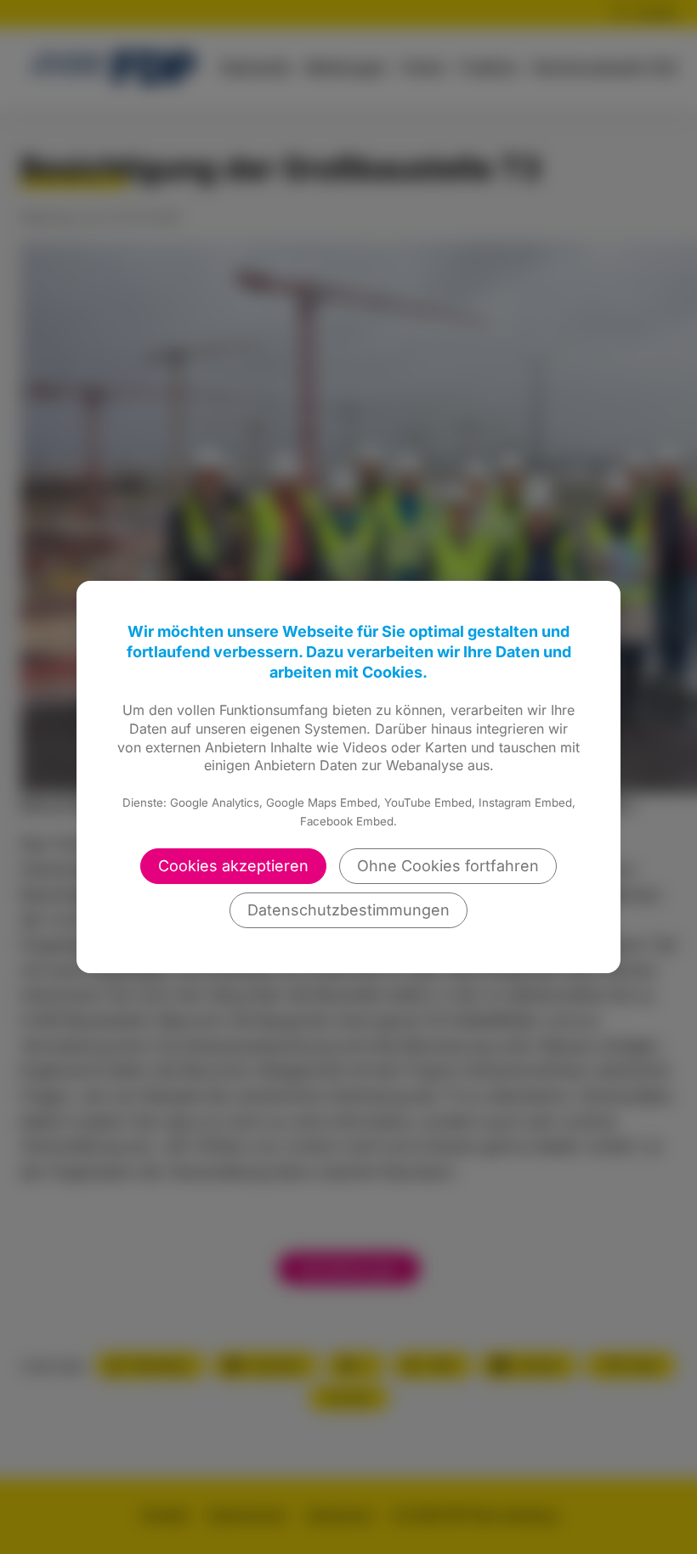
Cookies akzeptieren (233, 866)
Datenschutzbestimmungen (348, 910)
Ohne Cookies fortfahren (448, 866)
